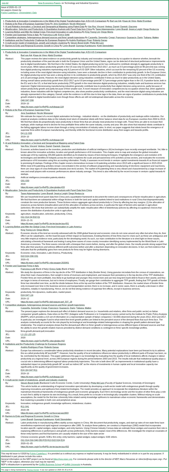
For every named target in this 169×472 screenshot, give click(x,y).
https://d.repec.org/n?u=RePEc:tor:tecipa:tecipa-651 (45, 223)
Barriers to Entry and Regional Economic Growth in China (32, 46)
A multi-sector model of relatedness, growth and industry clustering (36, 43)
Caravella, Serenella (97, 37)
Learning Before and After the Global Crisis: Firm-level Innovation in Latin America (43, 32)
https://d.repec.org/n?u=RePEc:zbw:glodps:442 (43, 341)
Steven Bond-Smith (80, 43)
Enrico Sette (64, 35)
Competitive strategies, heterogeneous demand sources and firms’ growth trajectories (45, 37)
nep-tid (5, 3)
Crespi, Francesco (117, 37)
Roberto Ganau (100, 40)
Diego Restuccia (151, 29)
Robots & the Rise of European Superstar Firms (27, 24)
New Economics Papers (49, 3)
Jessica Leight (135, 29)
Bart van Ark (115, 21)
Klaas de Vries (129, 21)
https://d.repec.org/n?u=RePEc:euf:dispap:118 (42, 140)
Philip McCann (97, 43)
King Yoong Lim (92, 32)
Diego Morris (107, 32)
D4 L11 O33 (26, 133)
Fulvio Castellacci (9, 13)
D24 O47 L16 (27, 295)
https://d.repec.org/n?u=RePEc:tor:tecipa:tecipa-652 (45, 447)
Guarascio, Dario (135, 37)
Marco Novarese (127, 459)
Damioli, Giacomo (128, 26)
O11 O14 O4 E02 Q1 (30, 217)
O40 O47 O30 (27, 100)
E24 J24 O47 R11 (29, 370)
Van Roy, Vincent (96, 26)
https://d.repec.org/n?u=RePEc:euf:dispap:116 (42, 377)
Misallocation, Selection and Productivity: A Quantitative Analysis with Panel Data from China (48, 29)
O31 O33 (25, 181)
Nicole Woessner (78, 24)
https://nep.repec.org (62, 459)
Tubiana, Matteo (151, 37)
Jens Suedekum (61, 24)
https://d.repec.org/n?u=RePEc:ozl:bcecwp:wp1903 (45, 413)
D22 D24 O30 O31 (29, 256)
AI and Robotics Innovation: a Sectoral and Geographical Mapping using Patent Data (44, 26)
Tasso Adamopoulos (104, 29)
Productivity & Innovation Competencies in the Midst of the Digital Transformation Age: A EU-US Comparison (55, 21)
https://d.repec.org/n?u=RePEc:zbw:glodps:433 (43, 187)
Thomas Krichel (33, 470)
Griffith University (72, 464)
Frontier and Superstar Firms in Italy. (22, 35)
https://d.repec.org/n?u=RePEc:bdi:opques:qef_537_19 (46, 302)
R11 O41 (25, 406)
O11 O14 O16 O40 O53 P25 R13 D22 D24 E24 (43, 440)
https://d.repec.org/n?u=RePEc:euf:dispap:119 (42, 107)
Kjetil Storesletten (105, 46)
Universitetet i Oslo (28, 13)
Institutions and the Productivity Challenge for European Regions (35, 40)
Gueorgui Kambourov (86, 46)
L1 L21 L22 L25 (28, 334)
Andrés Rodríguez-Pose (80, 40)
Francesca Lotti (50, 35)
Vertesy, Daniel (112, 26)
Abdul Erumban (144, 21)
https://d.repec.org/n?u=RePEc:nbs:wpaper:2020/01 (45, 263)
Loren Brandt (122, 29)
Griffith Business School (50, 464)
